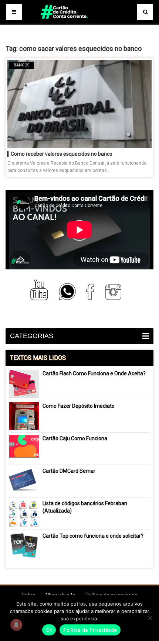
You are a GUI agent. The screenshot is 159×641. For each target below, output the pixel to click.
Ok (49, 630)
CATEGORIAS (31, 336)
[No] (149, 617)
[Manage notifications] (16, 625)
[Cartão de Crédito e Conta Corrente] (79, 22)
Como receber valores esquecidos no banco (61, 154)
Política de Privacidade (90, 630)
